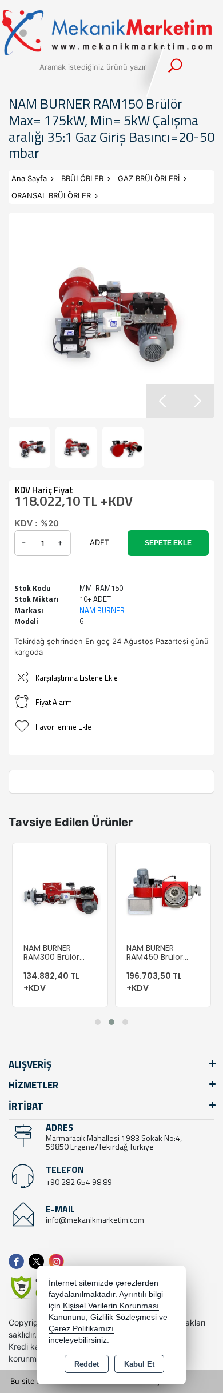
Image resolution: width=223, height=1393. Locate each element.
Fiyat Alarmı (54, 702)
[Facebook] (19, 1261)
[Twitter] (39, 1261)
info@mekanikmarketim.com (95, 1220)
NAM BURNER (102, 610)
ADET (99, 542)
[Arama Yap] (168, 66)
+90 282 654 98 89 (79, 1182)
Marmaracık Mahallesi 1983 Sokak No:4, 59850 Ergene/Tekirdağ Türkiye (114, 1142)
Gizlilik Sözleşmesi (123, 1317)
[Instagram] (59, 1261)
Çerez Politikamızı (81, 1328)
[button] (197, 401)
